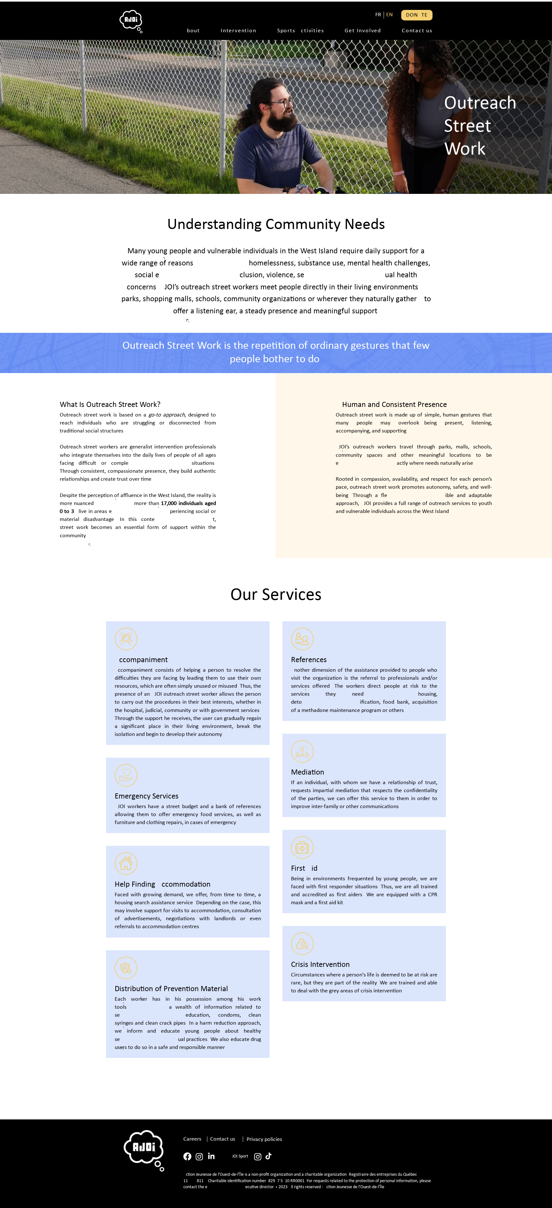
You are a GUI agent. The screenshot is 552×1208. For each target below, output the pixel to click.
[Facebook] (187, 1156)
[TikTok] (268, 1156)
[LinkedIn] (211, 1156)
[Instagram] (199, 1156)
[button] (181, 31)
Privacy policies (264, 1139)
